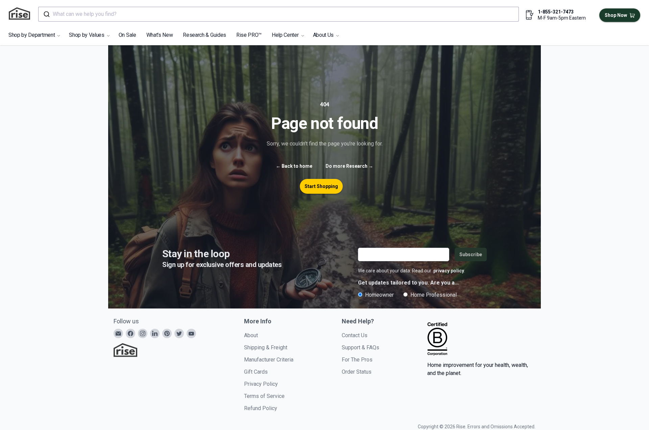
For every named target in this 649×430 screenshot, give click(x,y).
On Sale (127, 35)
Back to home (294, 166)
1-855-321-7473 (556, 12)
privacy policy (448, 270)
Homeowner (379, 295)
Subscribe (470, 254)
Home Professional (433, 295)
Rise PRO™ (249, 35)
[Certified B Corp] (437, 339)
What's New (159, 35)
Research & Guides (204, 35)
